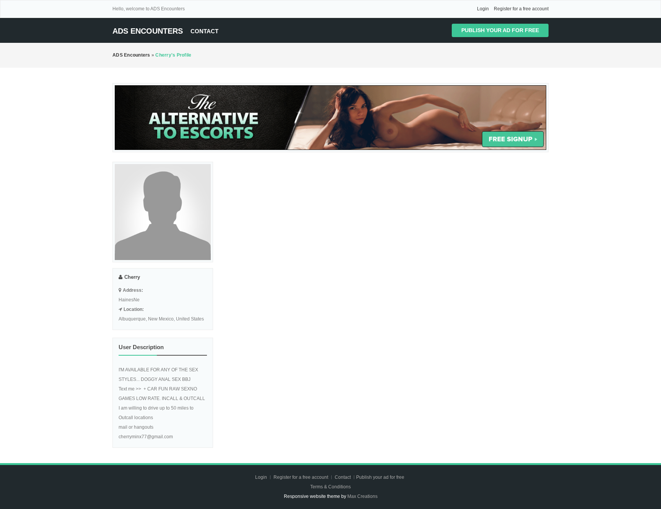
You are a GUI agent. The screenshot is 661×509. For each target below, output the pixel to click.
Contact (204, 31)
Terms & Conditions (330, 486)
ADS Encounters (147, 31)
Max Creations (362, 496)
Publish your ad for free (500, 30)
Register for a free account (521, 8)
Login (483, 8)
